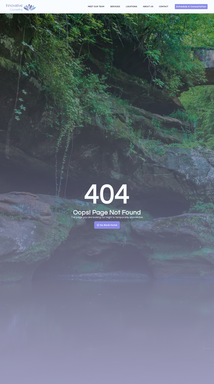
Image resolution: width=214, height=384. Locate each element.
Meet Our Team (96, 7)
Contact (163, 7)
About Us (148, 7)
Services (115, 7)
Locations (131, 7)
